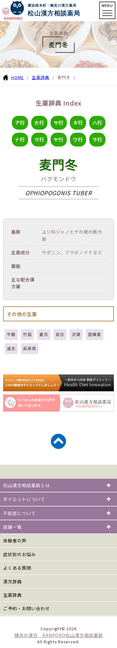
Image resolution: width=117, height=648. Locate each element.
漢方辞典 (12, 581)
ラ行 (97, 139)
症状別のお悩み (19, 554)
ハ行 (97, 122)
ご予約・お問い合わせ (26, 608)
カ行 (39, 122)
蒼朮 (43, 334)
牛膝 (11, 334)
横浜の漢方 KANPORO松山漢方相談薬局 (58, 635)
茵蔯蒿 (94, 334)
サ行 (59, 122)
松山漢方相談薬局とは (26, 485)
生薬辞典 (40, 77)
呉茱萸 (29, 348)
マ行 (39, 139)
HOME (17, 77)
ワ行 (78, 139)
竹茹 (27, 334)
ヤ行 (59, 139)
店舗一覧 (12, 527)
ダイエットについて (24, 499)
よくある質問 (17, 568)
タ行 (78, 122)
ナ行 (20, 139)
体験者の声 (15, 540)
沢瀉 (76, 334)
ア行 (20, 122)
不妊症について (19, 513)
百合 (60, 334)
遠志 (11, 348)
